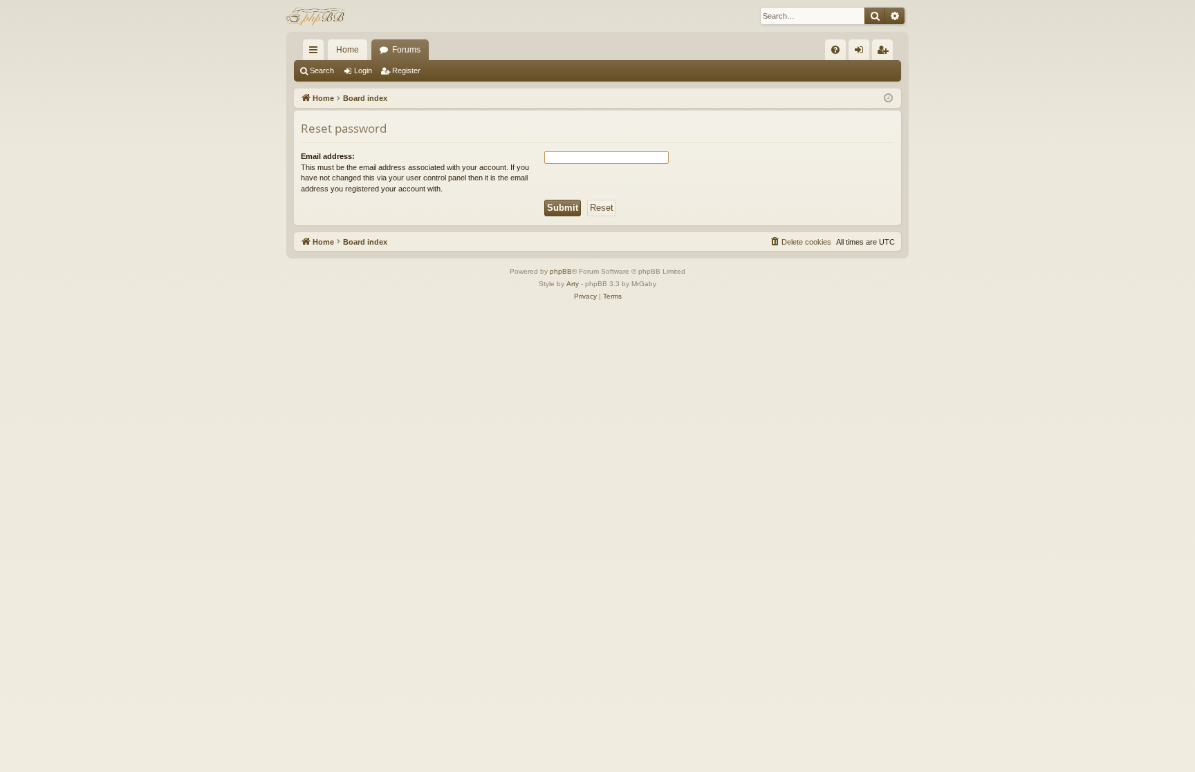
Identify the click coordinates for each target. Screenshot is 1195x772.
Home (347, 50)
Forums (406, 50)
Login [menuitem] (861, 52)
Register (406, 70)
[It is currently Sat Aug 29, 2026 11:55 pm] (888, 98)
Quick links (316, 52)
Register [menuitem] (885, 52)
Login (363, 70)
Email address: (328, 156)
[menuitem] (835, 49)
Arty (572, 284)
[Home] (317, 16)
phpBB (561, 271)
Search (322, 70)
